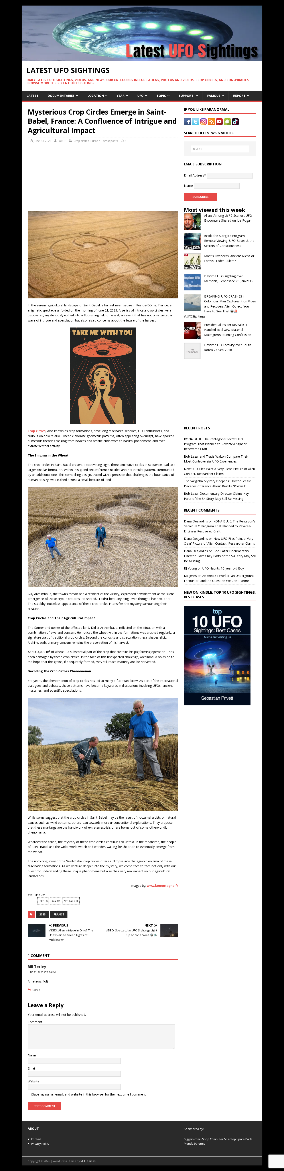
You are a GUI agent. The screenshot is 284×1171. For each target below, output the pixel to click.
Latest (33, 95)
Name (32, 1055)
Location (95, 95)
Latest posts (110, 141)
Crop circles (81, 141)
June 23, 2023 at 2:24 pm (42, 972)
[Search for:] (220, 149)
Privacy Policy (40, 1144)
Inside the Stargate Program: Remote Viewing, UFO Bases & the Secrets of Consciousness (229, 241)
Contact (36, 1139)
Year (120, 95)
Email (32, 1068)
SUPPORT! (186, 95)
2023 (42, 914)
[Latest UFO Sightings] (142, 58)
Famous (213, 95)
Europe (95, 141)
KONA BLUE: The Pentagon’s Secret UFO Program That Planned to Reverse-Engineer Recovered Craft (215, 444)
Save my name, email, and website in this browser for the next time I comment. (89, 1094)
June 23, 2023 (42, 141)
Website (33, 1081)
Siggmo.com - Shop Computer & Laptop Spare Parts (218, 1139)
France (58, 914)
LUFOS (62, 141)
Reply (36, 990)
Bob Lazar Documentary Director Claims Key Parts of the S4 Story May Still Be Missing (220, 556)
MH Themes (88, 1161)
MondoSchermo (194, 1143)
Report (239, 95)
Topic (161, 95)
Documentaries (61, 95)
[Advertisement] (69, 176)
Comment (35, 1022)
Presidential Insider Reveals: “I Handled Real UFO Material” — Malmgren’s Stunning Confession (227, 330)
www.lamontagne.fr (162, 885)
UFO (140, 95)
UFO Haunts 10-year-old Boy (223, 568)
